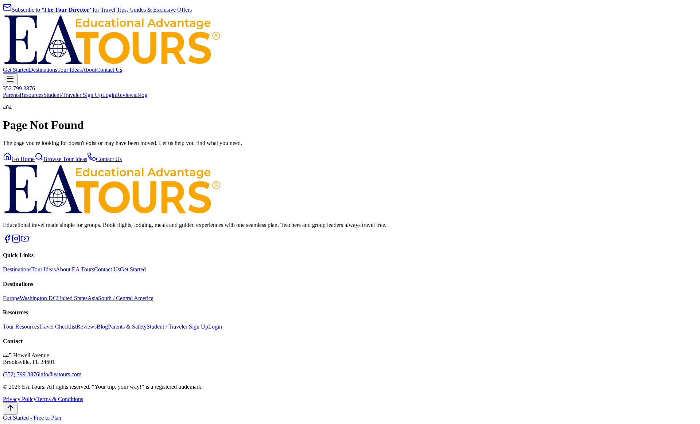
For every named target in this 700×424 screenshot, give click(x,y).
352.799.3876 (19, 88)
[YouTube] (24, 241)
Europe (11, 298)
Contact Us (109, 70)
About (89, 70)
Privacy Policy (19, 399)
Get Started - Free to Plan (32, 418)
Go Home (23, 159)
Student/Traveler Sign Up (72, 95)
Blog (141, 95)
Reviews (126, 95)
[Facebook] (7, 241)
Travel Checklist (58, 326)
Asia (93, 298)
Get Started (16, 70)
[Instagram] (16, 241)
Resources (31, 95)
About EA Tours (75, 269)
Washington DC (38, 298)
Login (109, 95)
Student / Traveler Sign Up (177, 326)
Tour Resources (21, 326)
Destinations (43, 70)
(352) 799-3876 (21, 374)
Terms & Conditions (59, 399)
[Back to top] (10, 409)
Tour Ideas (69, 70)
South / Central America (125, 298)
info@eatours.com (60, 374)
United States (72, 298)
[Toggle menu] (10, 79)
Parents (11, 95)
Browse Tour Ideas (65, 159)
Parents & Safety (127, 326)
